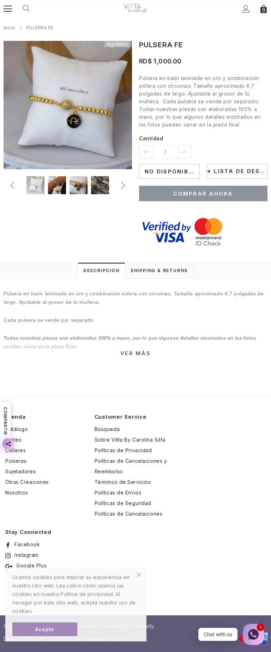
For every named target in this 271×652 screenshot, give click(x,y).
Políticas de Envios (118, 493)
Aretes (13, 440)
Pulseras (15, 461)
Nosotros (16, 493)
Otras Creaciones (27, 482)
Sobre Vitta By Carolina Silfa (130, 440)
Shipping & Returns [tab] (159, 270)
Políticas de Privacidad (123, 450)
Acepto (44, 629)
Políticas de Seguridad (123, 503)
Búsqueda (107, 429)
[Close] (139, 574)
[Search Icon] (26, 8)
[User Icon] (246, 9)
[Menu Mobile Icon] (8, 9)
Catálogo (16, 429)
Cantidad (151, 138)
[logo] (135, 8)
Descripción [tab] (101, 270)
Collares (15, 450)
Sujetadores (20, 471)
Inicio (10, 27)
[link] (35, 185)
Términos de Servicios (123, 482)
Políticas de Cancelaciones (129, 514)
